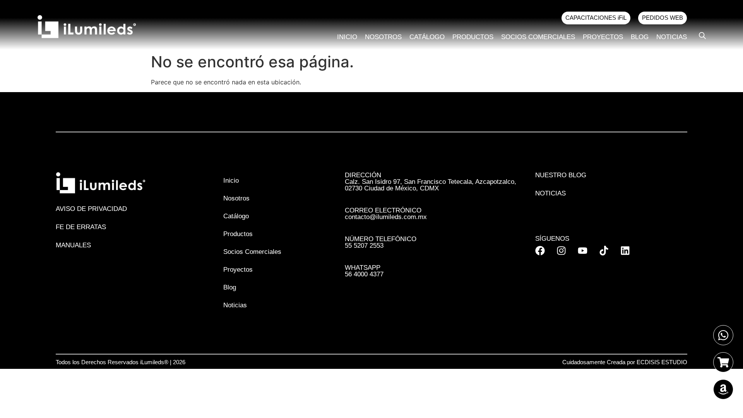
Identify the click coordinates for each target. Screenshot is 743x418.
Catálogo (427, 37)
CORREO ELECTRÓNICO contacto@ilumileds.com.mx (386, 214)
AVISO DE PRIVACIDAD (91, 208)
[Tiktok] (604, 250)
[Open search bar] (702, 35)
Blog (640, 37)
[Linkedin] (625, 250)
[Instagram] (561, 250)
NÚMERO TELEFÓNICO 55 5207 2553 (380, 242)
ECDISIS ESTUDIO (662, 362)
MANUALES (73, 245)
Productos (472, 37)
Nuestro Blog (560, 175)
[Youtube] (582, 250)
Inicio (347, 37)
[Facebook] (540, 250)
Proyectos (603, 37)
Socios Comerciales (538, 37)
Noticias (671, 37)
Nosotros (383, 37)
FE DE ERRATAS (81, 227)
